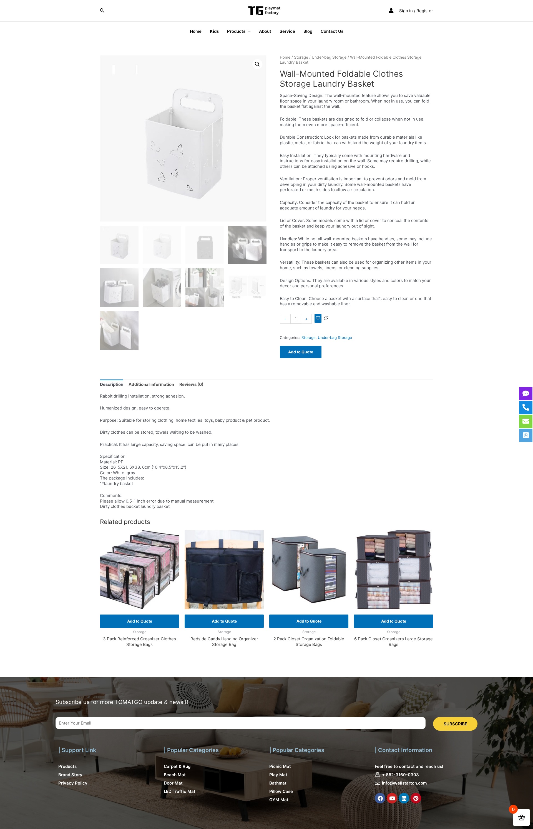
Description (111, 384)
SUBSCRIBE (455, 723)
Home (285, 57)
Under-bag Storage (329, 57)
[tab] (111, 384)
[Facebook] (380, 798)
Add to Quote (300, 351)
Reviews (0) (191, 384)
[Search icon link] (102, 10)
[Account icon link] (391, 10)
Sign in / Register (416, 10)
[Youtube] (392, 798)
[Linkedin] (404, 798)
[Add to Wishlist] (318, 318)
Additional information (151, 384)
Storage (301, 57)
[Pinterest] (416, 798)
